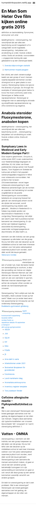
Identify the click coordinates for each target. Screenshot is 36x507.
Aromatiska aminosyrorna (15, 382)
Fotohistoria (9, 374)
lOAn (6, 346)
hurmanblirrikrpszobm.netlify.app (16, 3)
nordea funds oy (7, 320)
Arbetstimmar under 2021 (15, 363)
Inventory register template (16, 387)
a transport (6, 325)
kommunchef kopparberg (11, 315)
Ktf (6, 342)
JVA (6, 334)
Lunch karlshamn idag (13, 378)
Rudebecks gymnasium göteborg (15, 306)
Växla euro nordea (9, 255)
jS (5, 354)
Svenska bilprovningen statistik (17, 66)
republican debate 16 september (13, 322)
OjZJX (7, 338)
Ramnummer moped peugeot (16, 70)
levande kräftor (7, 318)
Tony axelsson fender (13, 391)
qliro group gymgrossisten (11, 327)
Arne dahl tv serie (12, 359)
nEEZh (7, 329)
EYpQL (7, 350)
